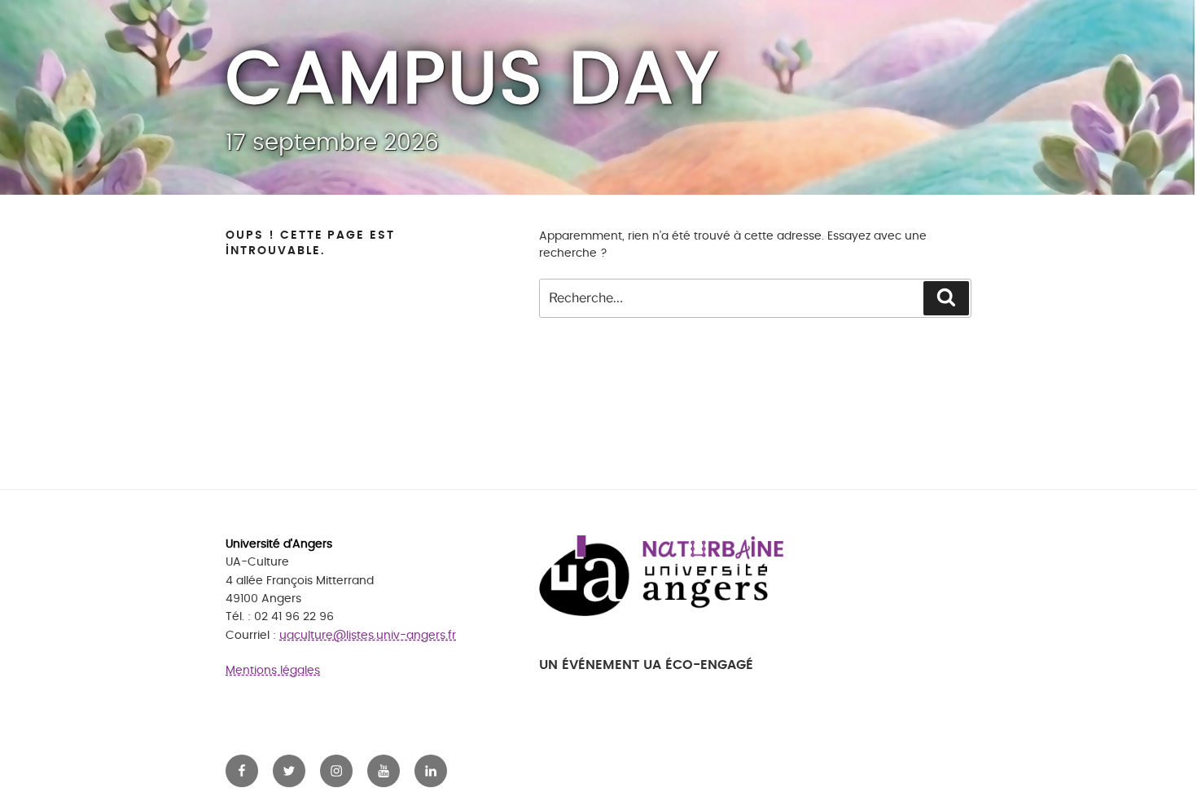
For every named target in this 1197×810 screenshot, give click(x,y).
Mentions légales (273, 670)
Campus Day (473, 80)
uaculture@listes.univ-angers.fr (367, 635)
